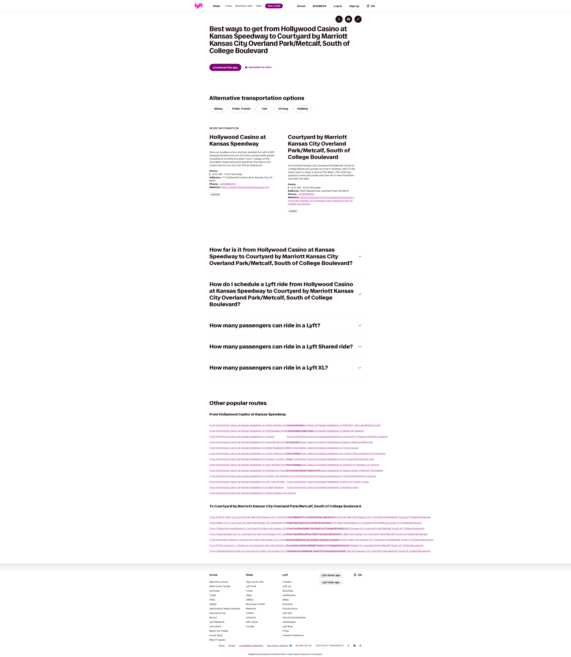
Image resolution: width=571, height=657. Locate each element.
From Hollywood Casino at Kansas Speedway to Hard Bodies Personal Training (255, 465)
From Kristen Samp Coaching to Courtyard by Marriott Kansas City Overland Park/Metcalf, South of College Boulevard (355, 528)
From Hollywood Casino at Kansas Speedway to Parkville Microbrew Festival (253, 442)
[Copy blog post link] (358, 19)
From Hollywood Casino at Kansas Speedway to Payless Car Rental (248, 476)
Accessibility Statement (251, 645)
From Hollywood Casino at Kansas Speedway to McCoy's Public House (328, 481)
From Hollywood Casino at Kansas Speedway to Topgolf (241, 436)
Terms (221, 645)
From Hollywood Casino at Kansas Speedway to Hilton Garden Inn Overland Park (256, 425)
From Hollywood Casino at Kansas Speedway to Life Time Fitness (247, 481)
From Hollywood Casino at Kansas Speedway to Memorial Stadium (325, 431)
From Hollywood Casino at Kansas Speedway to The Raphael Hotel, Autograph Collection (261, 431)
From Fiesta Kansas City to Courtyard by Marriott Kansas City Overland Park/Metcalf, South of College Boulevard (275, 534)
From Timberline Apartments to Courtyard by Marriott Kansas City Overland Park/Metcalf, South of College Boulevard (278, 528)
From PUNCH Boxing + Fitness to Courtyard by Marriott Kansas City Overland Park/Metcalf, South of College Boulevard (279, 545)
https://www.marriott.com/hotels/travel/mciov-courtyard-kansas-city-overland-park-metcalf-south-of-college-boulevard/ (321, 201)
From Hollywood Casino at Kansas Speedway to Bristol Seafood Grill (249, 448)
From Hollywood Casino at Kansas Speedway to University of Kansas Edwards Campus (337, 436)
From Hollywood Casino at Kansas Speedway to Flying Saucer (323, 448)
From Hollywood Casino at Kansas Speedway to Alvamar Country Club (250, 459)
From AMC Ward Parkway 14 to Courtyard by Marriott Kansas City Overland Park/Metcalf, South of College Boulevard (355, 545)
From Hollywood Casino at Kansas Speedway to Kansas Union (323, 487)
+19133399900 (305, 194)
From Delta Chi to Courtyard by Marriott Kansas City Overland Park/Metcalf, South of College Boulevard (270, 522)
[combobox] (370, 6)
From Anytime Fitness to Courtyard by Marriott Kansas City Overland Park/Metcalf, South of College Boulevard (273, 539)
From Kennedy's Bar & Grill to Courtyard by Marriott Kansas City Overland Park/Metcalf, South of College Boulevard (354, 522)
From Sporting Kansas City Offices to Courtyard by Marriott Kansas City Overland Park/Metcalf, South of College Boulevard (358, 551)
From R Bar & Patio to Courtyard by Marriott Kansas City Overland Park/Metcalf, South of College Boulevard (272, 517)
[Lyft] (198, 6)
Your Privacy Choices (277, 645)
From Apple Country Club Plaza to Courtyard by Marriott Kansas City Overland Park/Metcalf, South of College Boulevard (357, 534)
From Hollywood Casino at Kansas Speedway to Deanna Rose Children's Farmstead (335, 470)
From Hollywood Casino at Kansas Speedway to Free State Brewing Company (331, 476)
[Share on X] (339, 19)
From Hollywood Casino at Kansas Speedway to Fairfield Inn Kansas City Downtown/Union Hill (264, 470)
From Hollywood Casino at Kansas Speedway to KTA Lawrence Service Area (330, 459)
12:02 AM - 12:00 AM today (227, 174)
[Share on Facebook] (348, 19)
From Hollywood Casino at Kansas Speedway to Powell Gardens (246, 487)
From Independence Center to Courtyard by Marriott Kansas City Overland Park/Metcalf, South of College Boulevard (277, 551)
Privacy (232, 645)
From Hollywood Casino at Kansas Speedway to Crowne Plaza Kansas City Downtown (336, 453)
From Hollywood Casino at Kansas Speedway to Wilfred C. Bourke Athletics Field (334, 425)
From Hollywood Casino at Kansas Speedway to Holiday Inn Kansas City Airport (333, 465)
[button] (285, 256)
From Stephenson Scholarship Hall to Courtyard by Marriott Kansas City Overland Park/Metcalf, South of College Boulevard (359, 517)
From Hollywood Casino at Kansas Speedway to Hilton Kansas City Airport (252, 493)
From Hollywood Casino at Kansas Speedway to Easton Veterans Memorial (330, 442)
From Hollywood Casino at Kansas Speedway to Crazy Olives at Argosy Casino (254, 453)
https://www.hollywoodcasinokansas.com (245, 187)
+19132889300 (227, 184)
